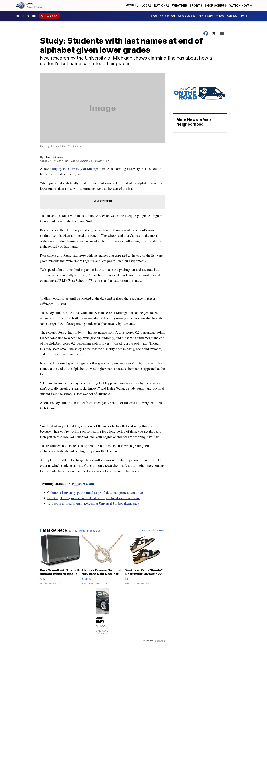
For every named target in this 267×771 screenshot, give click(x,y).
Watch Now (239, 5)
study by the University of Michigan (75, 168)
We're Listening (186, 16)
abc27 (29, 16)
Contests (232, 16)
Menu (130, 5)
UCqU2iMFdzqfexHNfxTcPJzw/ (34, 16)
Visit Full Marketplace (153, 530)
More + (245, 16)
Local (146, 5)
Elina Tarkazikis (54, 157)
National (161, 5)
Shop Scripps (216, 5)
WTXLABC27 (18, 16)
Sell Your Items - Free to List (84, 531)
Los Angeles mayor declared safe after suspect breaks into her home (93, 498)
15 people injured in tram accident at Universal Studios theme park (93, 503)
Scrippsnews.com (81, 483)
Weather (179, 5)
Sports (196, 5)
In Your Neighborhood (162, 16)
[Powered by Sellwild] (160, 641)
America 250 (206, 16)
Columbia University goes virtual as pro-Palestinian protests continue (95, 492)
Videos (220, 16)
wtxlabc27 (24, 16)
